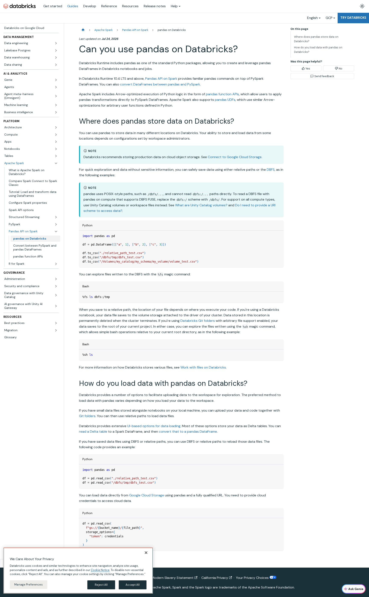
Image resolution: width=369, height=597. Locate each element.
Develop (89, 6)
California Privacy (214, 577)
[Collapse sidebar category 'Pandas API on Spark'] (56, 231)
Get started (52, 6)
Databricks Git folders (197, 320)
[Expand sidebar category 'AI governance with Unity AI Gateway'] (56, 306)
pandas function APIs (222, 94)
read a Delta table (93, 431)
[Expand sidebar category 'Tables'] (56, 156)
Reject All (101, 585)
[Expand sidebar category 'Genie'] (56, 80)
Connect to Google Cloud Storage (235, 157)
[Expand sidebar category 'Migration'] (56, 330)
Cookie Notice (100, 570)
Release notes (155, 6)
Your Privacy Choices (252, 577)
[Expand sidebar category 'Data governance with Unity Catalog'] (56, 295)
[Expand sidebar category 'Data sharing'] (56, 65)
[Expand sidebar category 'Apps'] (56, 142)
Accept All (132, 585)
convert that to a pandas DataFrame (188, 431)
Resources (130, 6)
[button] (33, 264)
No (340, 68)
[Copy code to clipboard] (278, 235)
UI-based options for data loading (153, 426)
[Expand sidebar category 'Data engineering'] (56, 43)
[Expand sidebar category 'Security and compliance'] (56, 286)
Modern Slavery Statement (172, 577)
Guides (72, 6)
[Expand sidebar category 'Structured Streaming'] (56, 217)
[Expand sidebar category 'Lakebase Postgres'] (56, 50)
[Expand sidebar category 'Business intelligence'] (56, 112)
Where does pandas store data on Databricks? (316, 39)
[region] (78, 571)
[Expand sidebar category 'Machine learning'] (56, 105)
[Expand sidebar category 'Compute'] (56, 135)
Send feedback (324, 76)
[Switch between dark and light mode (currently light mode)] (362, 6)
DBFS (271, 169)
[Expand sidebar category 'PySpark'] (56, 224)
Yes (308, 68)
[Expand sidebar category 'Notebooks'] (56, 149)
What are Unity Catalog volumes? (201, 205)
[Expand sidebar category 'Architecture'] (56, 127)
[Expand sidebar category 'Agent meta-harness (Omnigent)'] (56, 96)
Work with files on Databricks (203, 367)
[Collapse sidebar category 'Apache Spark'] (56, 163)
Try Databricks (353, 18)
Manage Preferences (28, 584)
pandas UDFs (225, 99)
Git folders (87, 416)
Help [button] (174, 6)
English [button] (312, 18)
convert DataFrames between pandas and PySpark (160, 84)
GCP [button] (329, 18)
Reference (109, 6)
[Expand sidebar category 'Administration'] (56, 279)
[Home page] (83, 30)
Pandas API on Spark (161, 78)
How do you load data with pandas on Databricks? (318, 50)
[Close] (146, 552)
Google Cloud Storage (146, 495)
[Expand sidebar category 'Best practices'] (56, 323)
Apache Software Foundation (271, 587)
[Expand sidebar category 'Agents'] (56, 87)
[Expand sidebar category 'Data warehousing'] (56, 57)
